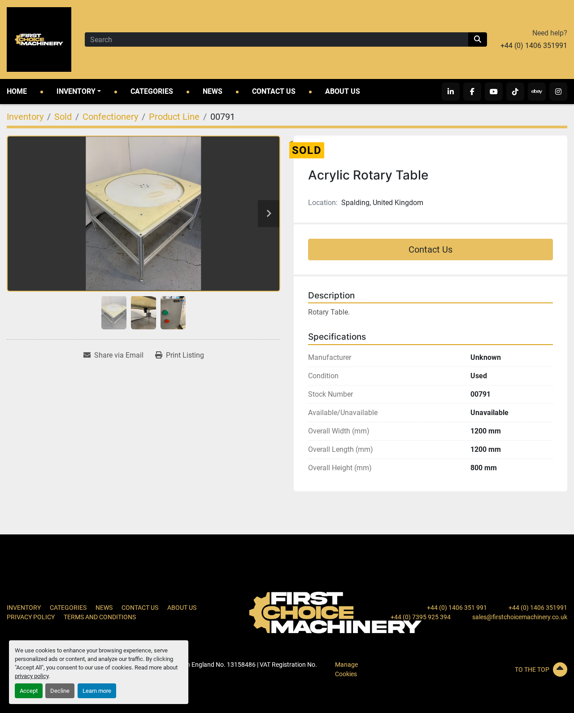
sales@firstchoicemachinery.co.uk (519, 617)
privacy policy (31, 676)
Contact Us (274, 91)
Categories (151, 91)
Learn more (97, 690)
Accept (29, 690)
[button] (79, 91)
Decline (60, 690)
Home (17, 91)
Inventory (76, 91)
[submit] (477, 39)
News (212, 91)
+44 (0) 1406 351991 (533, 45)
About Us (342, 91)
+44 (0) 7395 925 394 (421, 617)
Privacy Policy (31, 617)
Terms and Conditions (100, 617)
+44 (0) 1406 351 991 (457, 607)
